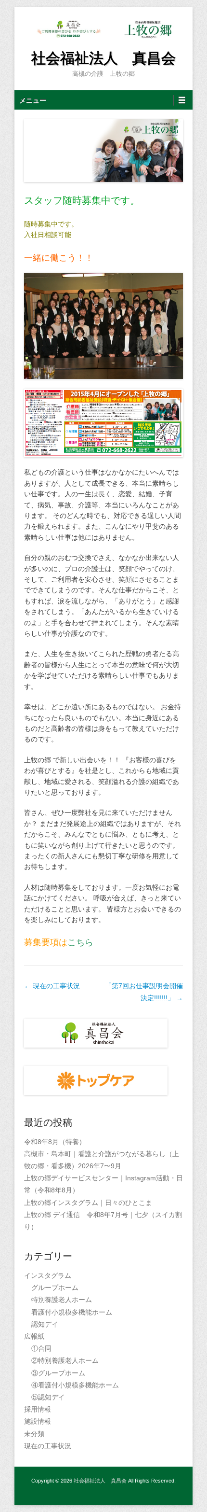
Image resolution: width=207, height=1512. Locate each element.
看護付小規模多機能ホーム (71, 1312)
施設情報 (37, 1421)
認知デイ (44, 1324)
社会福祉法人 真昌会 (103, 58)
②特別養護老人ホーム (65, 1360)
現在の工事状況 (52, 986)
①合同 (41, 1348)
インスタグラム (47, 1275)
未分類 (34, 1434)
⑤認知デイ (48, 1397)
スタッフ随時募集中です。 (82, 200)
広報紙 (34, 1336)
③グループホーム (58, 1373)
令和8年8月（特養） (55, 1142)
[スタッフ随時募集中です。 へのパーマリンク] (103, 150)
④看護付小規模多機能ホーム (75, 1385)
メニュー (32, 100)
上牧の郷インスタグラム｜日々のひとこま (88, 1202)
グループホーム (54, 1287)
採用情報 (37, 1409)
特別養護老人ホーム (61, 1299)
